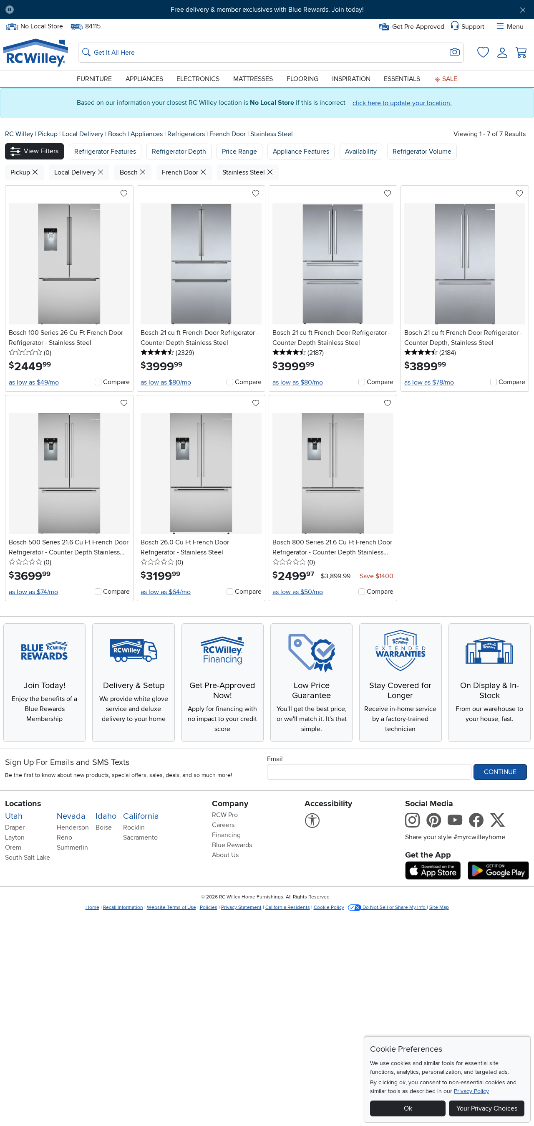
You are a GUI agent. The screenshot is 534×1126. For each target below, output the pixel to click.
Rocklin (134, 827)
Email (275, 759)
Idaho (106, 816)
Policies (208, 907)
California (141, 816)
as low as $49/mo (34, 382)
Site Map (439, 907)
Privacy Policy (471, 1091)
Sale (449, 79)
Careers (223, 825)
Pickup (48, 134)
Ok (408, 1108)
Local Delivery (83, 134)
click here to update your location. (402, 103)
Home (92, 907)
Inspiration (351, 79)
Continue (500, 772)
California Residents (287, 907)
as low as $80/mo (166, 382)
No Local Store (41, 25)
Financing (226, 835)
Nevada (71, 816)
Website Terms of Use (171, 907)
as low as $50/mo (297, 592)
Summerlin (72, 847)
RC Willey (19, 134)
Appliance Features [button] (301, 151)
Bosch (118, 134)
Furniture (94, 79)
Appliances (144, 79)
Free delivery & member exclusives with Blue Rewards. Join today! (267, 9)
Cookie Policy (329, 907)
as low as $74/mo (33, 592)
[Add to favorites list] (124, 194)
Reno (64, 837)
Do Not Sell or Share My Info (394, 907)
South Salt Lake (27, 857)
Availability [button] (361, 151)
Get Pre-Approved (418, 27)
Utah (14, 816)
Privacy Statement (241, 907)
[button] (61, 9)
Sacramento (140, 837)
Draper (15, 827)
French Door (228, 134)
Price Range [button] (239, 151)
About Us (225, 855)
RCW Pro (225, 815)
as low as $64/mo (166, 592)
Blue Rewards (232, 845)
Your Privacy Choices (486, 1108)
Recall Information (123, 907)
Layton (15, 837)
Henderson (73, 827)
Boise (104, 827)
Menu (515, 27)
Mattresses (253, 79)
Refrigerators (187, 134)
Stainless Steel (271, 134)
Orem (13, 847)
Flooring (302, 79)
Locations (23, 804)
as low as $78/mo (429, 382)
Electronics (197, 79)
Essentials (402, 79)
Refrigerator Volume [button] (422, 151)
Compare (116, 382)
